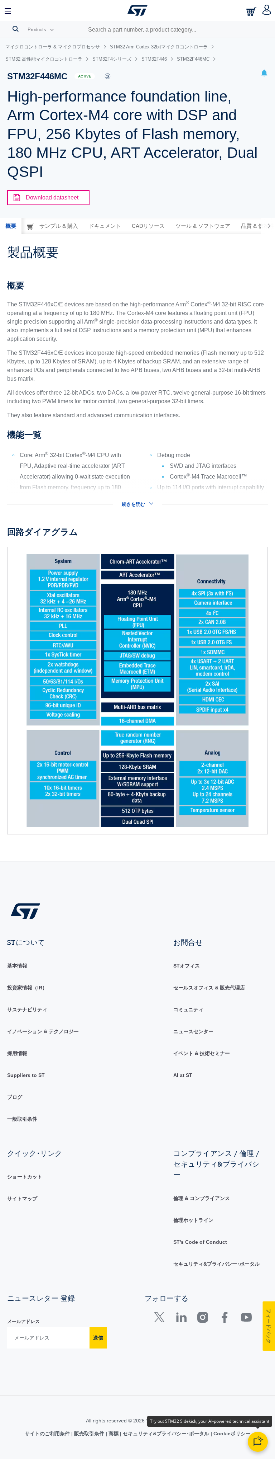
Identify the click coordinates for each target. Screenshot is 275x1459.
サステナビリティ (27, 1009)
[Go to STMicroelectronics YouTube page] (246, 1319)
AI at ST (182, 1075)
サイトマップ (22, 1198)
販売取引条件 (89, 1433)
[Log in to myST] (266, 10)
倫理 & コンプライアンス (201, 1198)
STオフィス (186, 966)
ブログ (14, 1097)
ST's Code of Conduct (200, 1242)
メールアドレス (23, 1321)
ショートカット (24, 1177)
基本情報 (17, 966)
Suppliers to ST (26, 1075)
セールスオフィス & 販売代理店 (209, 987)
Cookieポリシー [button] (231, 1433)
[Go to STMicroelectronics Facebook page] (224, 1319)
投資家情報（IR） (27, 987)
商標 (113, 1433)
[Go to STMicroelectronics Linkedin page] (181, 1319)
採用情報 (17, 1053)
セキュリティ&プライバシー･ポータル (216, 1264)
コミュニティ (188, 1009)
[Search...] (15, 28)
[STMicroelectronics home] (137, 10)
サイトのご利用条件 (48, 1433)
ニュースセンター (193, 1031)
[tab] (10, 226)
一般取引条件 (22, 1119)
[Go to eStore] (252, 11)
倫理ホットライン (193, 1220)
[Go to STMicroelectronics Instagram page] (202, 1319)
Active (84, 76)
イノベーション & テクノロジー (43, 1031)
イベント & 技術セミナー (201, 1053)
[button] (8, 10)
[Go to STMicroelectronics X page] (161, 1319)
